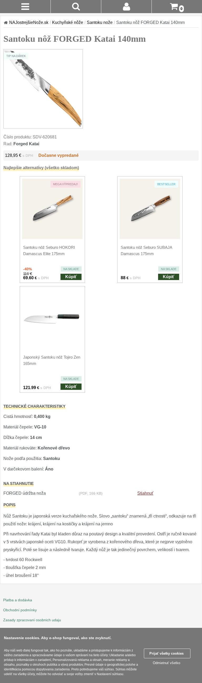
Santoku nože (100, 22)
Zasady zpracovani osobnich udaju (32, 620)
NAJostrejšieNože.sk (28, 22)
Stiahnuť (145, 493)
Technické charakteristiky (34, 406)
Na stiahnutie (18, 483)
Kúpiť (71, 277)
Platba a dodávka (17, 600)
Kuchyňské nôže (67, 22)
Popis (9, 505)
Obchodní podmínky (20, 610)
